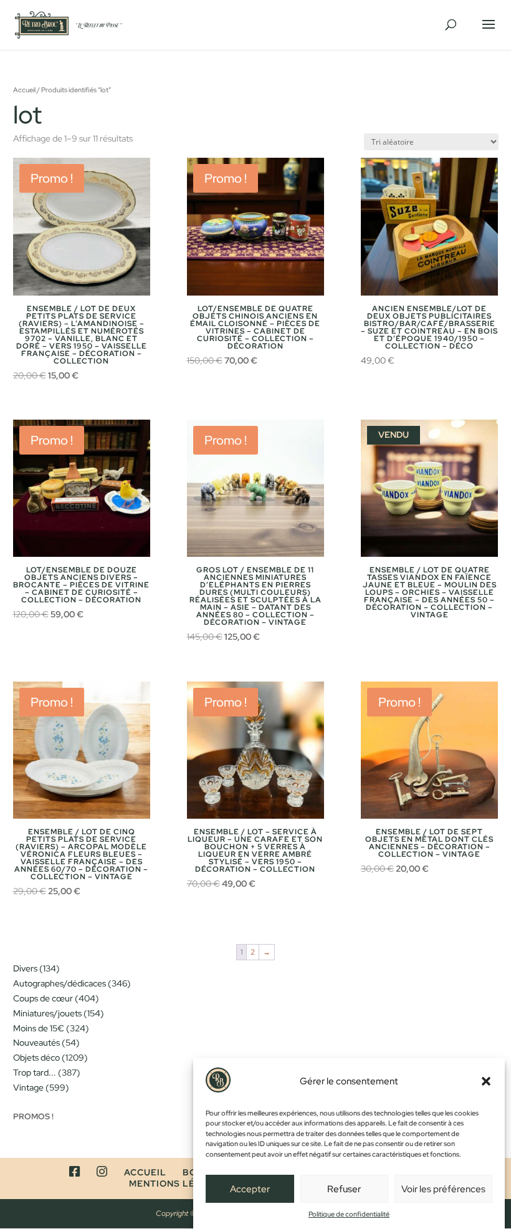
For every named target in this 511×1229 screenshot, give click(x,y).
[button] (486, 1081)
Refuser (344, 1189)
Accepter (250, 1189)
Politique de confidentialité (348, 1214)
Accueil (24, 89)
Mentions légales (178, 1183)
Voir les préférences (443, 1189)
